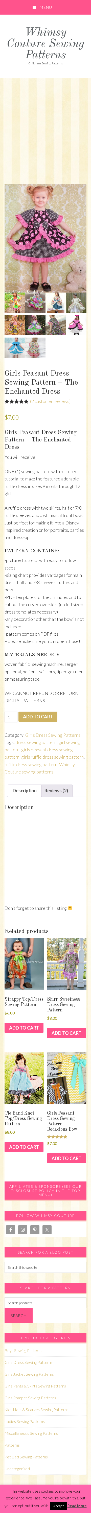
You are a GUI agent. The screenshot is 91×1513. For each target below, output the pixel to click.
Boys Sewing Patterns (23, 1350)
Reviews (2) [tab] (56, 790)
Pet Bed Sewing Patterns (26, 1456)
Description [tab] (25, 790)
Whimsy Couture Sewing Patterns (45, 44)
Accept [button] (58, 1506)
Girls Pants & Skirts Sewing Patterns (35, 1385)
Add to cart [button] (24, 1028)
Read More (77, 1505)
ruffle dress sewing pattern (31, 764)
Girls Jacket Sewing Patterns (29, 1374)
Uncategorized (17, 1468)
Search (19, 1315)
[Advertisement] (45, 126)
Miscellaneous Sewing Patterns (31, 1433)
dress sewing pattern (36, 742)
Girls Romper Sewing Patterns (30, 1397)
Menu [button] (45, 7)
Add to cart (38, 716)
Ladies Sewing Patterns (25, 1421)
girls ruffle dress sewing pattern (52, 757)
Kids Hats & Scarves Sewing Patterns (37, 1409)
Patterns (12, 1445)
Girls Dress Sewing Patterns (52, 735)
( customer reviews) (50, 401)
